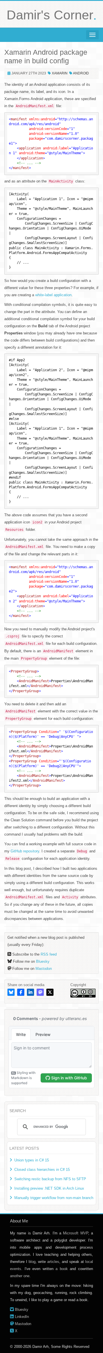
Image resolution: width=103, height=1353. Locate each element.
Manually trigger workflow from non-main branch (53, 1198)
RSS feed (49, 954)
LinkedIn (22, 1317)
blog (32, 1261)
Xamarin (60, 73)
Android (81, 73)
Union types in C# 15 (31, 1160)
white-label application (53, 295)
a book (62, 1269)
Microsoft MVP (75, 1233)
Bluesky (42, 961)
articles (53, 1261)
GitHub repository (25, 851)
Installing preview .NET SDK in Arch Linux (49, 1188)
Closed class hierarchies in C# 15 (42, 1169)
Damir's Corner (51, 15)
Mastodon (43, 968)
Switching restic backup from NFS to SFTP (50, 1179)
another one (19, 1276)
